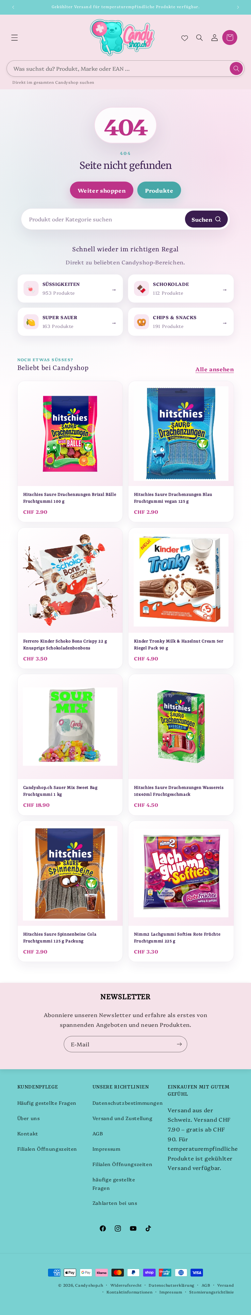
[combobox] (125, 68)
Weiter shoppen (102, 190)
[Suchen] (236, 68)
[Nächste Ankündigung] (238, 7)
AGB (97, 1133)
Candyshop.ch (89, 1285)
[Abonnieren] (179, 1044)
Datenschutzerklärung (171, 1285)
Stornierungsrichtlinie (211, 1291)
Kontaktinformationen (130, 1291)
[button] (14, 37)
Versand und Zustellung (122, 1118)
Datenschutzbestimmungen (127, 1102)
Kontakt (27, 1133)
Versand (225, 1285)
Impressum (106, 1148)
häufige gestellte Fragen (113, 1183)
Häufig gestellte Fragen (47, 1102)
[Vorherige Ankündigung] (13, 7)
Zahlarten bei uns (114, 1202)
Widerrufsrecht (126, 1285)
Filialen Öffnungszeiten (47, 1148)
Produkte (159, 190)
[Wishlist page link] (184, 37)
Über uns (28, 1118)
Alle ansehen (214, 369)
